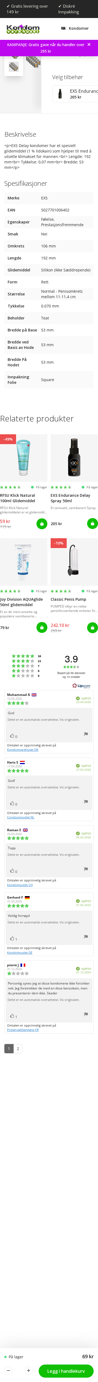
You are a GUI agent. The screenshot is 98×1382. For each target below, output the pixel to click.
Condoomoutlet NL (20, 817)
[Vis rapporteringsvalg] (86, 735)
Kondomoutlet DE (19, 952)
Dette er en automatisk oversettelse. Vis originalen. (44, 720)
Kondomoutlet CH (20, 885)
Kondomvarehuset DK (22, 749)
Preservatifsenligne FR (23, 1030)
